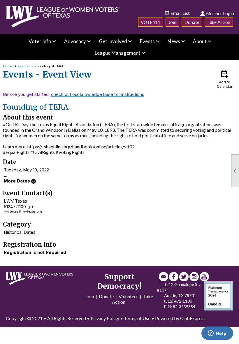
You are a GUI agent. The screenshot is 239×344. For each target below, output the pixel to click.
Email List (180, 13)
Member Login (220, 13)
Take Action (219, 22)
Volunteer (128, 296)
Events (23, 66)
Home (7, 66)
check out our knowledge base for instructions (97, 94)
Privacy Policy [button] (105, 318)
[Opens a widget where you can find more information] (217, 334)
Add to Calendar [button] (224, 79)
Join (172, 22)
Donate (191, 22)
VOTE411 (150, 22)
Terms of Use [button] (137, 318)
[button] (40, 41)
